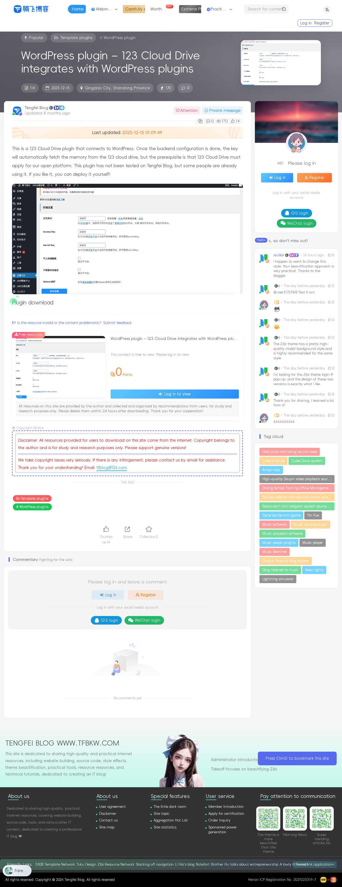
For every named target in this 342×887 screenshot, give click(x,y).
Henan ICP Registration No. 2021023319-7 (282, 879)
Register (321, 23)
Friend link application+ (315, 864)
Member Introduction (226, 806)
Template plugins (34, 498)
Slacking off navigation (155, 864)
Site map (106, 827)
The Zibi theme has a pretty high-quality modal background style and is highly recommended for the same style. (302, 351)
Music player (312, 542)
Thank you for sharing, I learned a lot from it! (303, 403)
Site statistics (165, 827)
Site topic (161, 813)
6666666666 (284, 421)
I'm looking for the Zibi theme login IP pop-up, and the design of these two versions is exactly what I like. (303, 379)
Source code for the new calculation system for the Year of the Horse (298, 497)
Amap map (271, 470)
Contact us (108, 820)
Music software (274, 524)
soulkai (278, 255)
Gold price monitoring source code (289, 451)
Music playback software (282, 533)
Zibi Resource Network (116, 864)
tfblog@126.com (111, 467)
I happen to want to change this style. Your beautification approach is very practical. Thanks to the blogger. (303, 268)
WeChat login (147, 620)
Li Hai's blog (185, 864)
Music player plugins (279, 542)
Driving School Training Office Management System (298, 488)
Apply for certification (226, 813)
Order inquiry (219, 820)
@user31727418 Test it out (293, 292)
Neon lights (314, 570)
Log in (306, 23)
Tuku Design (86, 864)
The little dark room (170, 806)
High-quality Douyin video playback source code (298, 479)
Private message (224, 110)
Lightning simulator (277, 579)
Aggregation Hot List (171, 820)
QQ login (109, 620)
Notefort (203, 864)
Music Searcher (274, 551)
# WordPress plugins (32, 507)
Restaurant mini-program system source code (298, 506)
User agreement (112, 806)
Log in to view (177, 394)
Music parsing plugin (310, 524)
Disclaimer (107, 813)
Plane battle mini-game (281, 515)
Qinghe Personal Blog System (285, 561)
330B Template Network (55, 864)
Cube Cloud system (307, 460)
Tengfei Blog (36, 108)
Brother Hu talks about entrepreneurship (244, 864)
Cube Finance (273, 460)
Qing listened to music (280, 570)
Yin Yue (313, 515)
